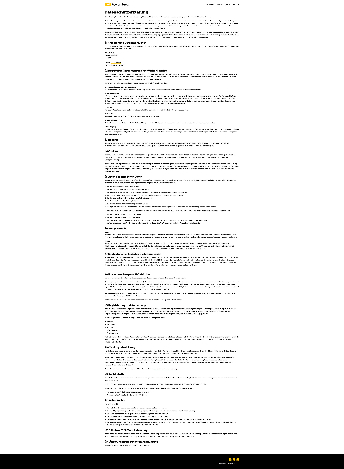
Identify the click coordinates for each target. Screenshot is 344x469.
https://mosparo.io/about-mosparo (169, 300)
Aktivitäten (210, 4)
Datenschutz (231, 464)
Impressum (222, 464)
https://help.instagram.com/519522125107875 (132, 392)
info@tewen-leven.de (117, 65)
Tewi (237, 4)
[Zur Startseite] (117, 4)
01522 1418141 (116, 62)
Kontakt (232, 4)
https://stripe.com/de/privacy (166, 369)
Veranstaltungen (222, 4)
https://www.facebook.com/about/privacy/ (131, 395)
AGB (238, 464)
